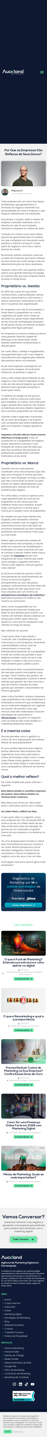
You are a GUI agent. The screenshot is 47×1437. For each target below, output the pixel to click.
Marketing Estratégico (33, 972)
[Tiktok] (26, 1384)
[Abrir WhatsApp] (41, 1431)
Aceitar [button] (7, 1431)
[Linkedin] (20, 1384)
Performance (24, 974)
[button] (42, 72)
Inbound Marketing (14, 972)
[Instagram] (14, 1384)
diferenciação (8, 717)
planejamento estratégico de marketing (22, 595)
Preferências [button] (17, 1432)
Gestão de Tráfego (18, 1026)
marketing (19, 555)
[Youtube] (32, 1384)
